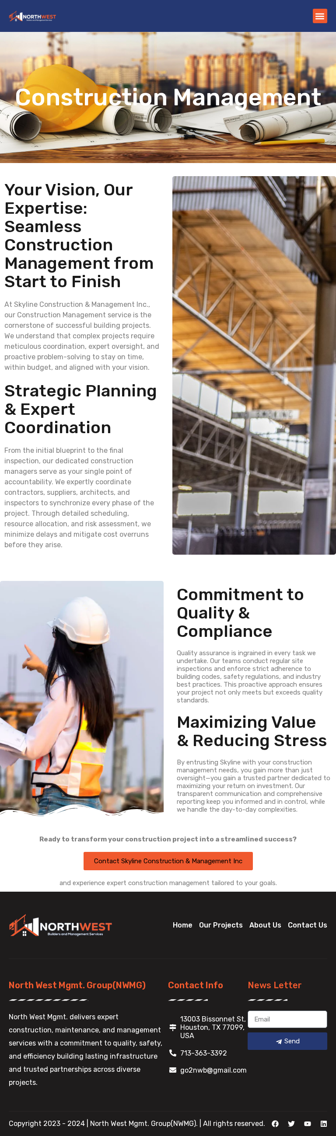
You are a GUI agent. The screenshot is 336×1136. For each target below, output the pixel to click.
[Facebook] (275, 1123)
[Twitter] (291, 1123)
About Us (265, 925)
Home (182, 925)
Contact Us (307, 925)
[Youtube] (307, 1123)
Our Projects (221, 925)
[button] (320, 16)
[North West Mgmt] (32, 15)
